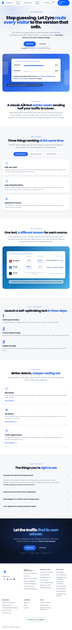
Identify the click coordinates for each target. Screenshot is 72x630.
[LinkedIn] (11, 579)
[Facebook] (7, 579)
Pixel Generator (61, 589)
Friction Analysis (29, 586)
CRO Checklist (6, 610)
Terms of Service (45, 602)
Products (9, 3)
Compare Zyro (6, 613)
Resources (28, 3)
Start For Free (62, 3)
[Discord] (14, 579)
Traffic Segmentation (47, 582)
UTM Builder (60, 572)
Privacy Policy (44, 605)
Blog (25, 605)
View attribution (10, 422)
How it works (37, 3)
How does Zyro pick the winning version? (18, 475)
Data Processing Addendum (45, 609)
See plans (42, 44)
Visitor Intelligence (30, 581)
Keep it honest (52, 154)
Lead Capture (44, 580)
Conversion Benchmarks (10, 608)
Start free (29, 44)
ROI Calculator (61, 591)
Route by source (36, 154)
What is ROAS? (6, 605)
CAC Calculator (61, 575)
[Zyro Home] (2, 2)
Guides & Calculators (9, 602)
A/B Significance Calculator (61, 578)
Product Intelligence (30, 584)
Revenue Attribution (30, 573)
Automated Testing (46, 572)
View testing (9, 401)
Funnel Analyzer (61, 586)
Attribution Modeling (30, 589)
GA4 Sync (27, 576)
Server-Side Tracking (30, 578)
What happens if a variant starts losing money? (21, 499)
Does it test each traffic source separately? (19, 492)
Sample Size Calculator (60, 582)
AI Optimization (45, 575)
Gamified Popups (45, 577)
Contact (26, 608)
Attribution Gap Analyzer (61, 595)
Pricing (47, 3)
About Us (27, 602)
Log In (53, 3)
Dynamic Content (45, 585)
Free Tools (18, 3)
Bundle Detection (45, 588)
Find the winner (21, 154)
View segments (10, 443)
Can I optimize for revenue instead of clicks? (19, 506)
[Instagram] (4, 579)
